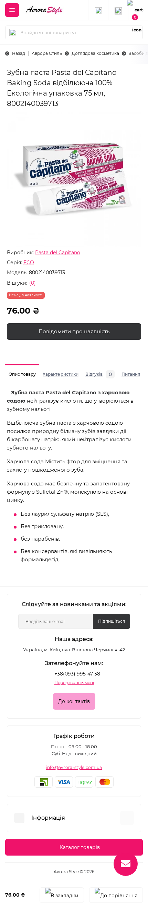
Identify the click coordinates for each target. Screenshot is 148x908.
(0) (32, 282)
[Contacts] (118, 10)
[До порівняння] (116, 895)
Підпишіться (111, 621)
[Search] (12, 32)
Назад (18, 53)
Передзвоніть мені (74, 682)
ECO (28, 262)
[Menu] (12, 10)
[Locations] (98, 10)
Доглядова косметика (95, 53)
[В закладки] (62, 895)
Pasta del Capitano (57, 252)
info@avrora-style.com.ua (74, 767)
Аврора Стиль (47, 53)
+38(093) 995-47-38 (77, 674)
